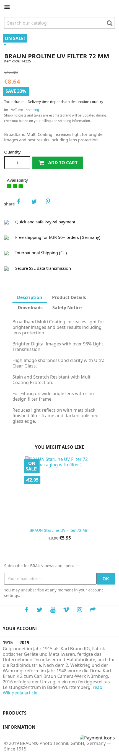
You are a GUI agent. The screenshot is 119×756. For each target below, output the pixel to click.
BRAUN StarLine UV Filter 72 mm (60, 530)
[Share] (22, 203)
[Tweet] (36, 203)
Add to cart (62, 163)
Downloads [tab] (30, 308)
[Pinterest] (51, 203)
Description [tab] (29, 297)
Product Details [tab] (69, 297)
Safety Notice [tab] (67, 308)
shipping (32, 109)
